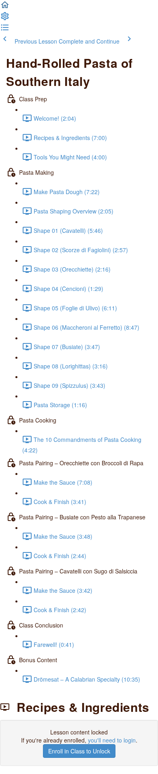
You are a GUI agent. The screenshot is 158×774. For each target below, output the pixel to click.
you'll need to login (112, 740)
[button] (5, 7)
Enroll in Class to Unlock (79, 751)
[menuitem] (5, 19)
